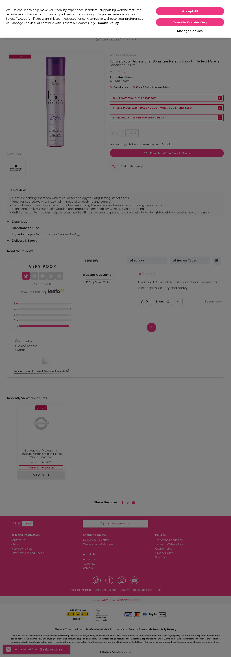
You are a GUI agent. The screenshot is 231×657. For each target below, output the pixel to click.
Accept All (190, 11)
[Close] (225, 19)
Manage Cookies (190, 31)
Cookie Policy (108, 23)
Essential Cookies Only (190, 22)
